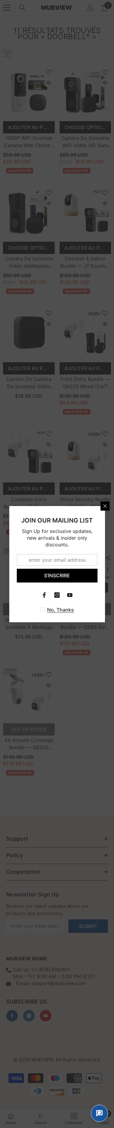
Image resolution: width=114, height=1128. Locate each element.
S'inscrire (57, 575)
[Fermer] (104, 506)
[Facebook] (44, 595)
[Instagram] (57, 595)
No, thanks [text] (60, 610)
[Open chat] (99, 1113)
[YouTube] (70, 595)
